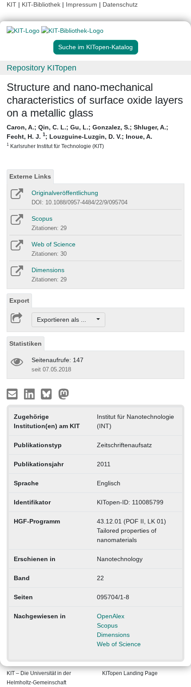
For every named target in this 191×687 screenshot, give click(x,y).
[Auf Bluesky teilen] (48, 393)
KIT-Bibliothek (42, 4)
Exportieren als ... (66, 319)
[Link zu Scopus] (16, 222)
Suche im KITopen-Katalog (95, 47)
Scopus (42, 218)
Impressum (81, 4)
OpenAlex (110, 616)
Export (19, 300)
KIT (11, 4)
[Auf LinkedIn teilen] (30, 393)
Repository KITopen (41, 67)
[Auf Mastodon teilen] (63, 393)
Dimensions (48, 269)
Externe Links (30, 176)
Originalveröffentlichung (65, 192)
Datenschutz (120, 4)
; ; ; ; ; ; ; (87, 136)
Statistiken (25, 343)
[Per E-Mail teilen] (13, 393)
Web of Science (54, 244)
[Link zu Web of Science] (16, 248)
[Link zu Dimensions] (16, 273)
